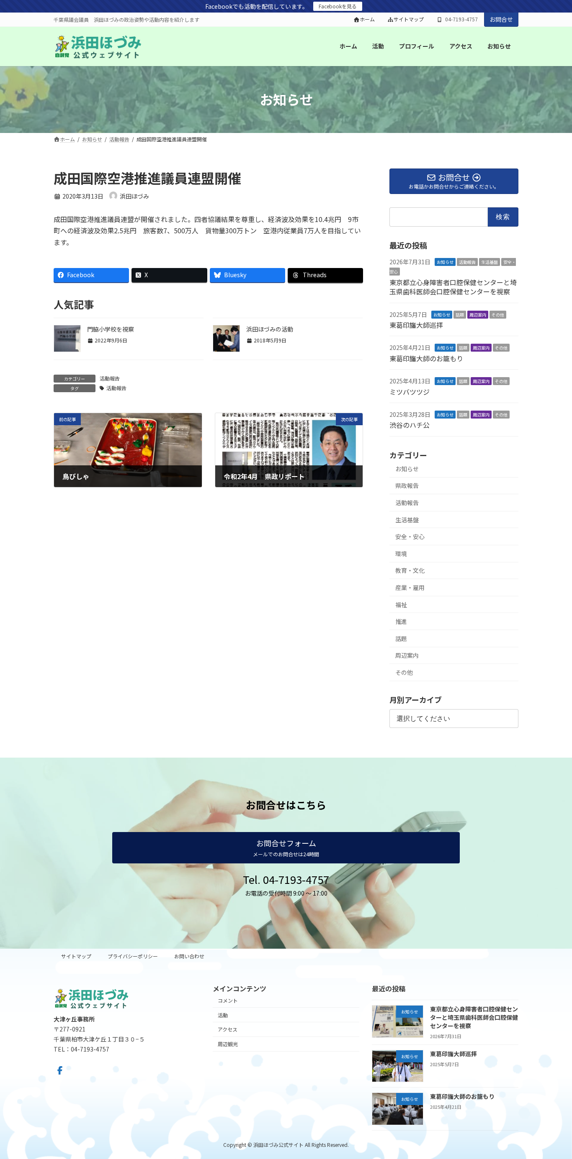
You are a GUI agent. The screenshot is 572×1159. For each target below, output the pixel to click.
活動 (223, 1014)
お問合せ (501, 19)
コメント (228, 1000)
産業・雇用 (410, 587)
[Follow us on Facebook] (60, 1070)
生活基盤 (489, 262)
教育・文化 (410, 570)
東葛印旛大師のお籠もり (426, 358)
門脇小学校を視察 (110, 329)
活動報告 (110, 378)
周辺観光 (228, 1043)
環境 (401, 553)
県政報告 (407, 485)
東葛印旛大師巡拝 (416, 325)
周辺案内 (477, 314)
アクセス (227, 1029)
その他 (498, 314)
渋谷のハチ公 (409, 425)
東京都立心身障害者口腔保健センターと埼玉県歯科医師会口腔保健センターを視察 (453, 286)
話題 (460, 314)
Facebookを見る (338, 6)
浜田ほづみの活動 (269, 329)
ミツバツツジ (409, 391)
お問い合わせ (189, 956)
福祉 (401, 604)
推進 (401, 621)
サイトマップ (409, 19)
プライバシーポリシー (133, 956)
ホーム (367, 19)
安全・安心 (410, 536)
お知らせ (445, 262)
